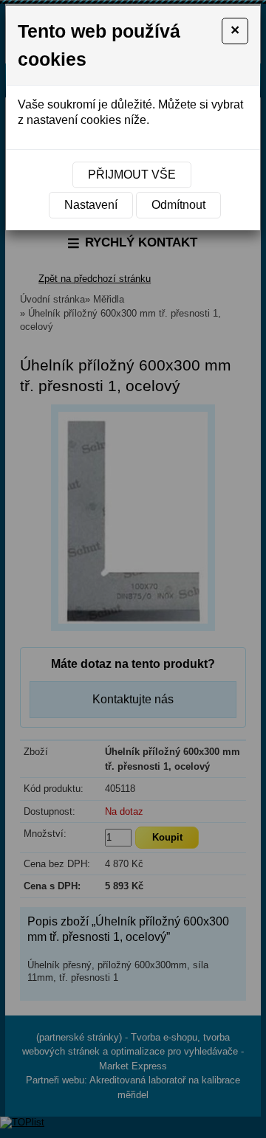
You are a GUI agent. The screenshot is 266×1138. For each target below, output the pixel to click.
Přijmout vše (132, 174)
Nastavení (90, 205)
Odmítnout (178, 205)
